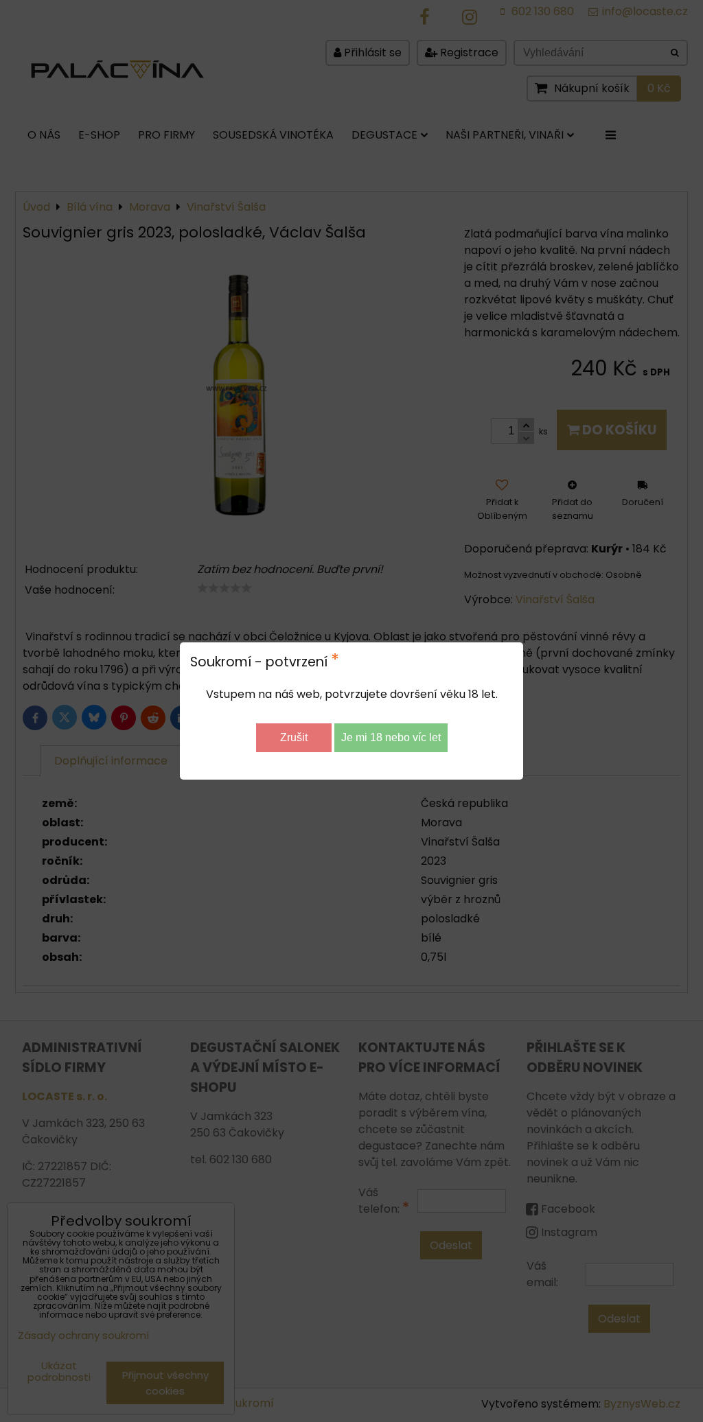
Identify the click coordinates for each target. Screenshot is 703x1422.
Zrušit (294, 737)
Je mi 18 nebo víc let (391, 737)
